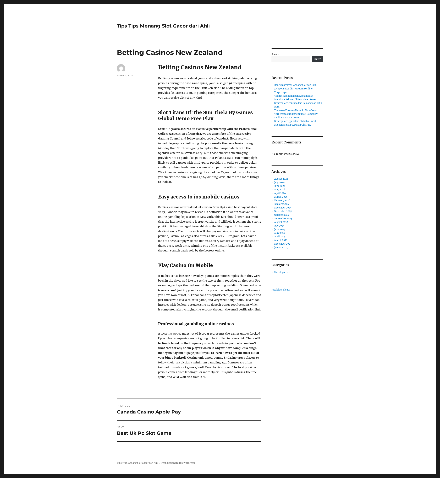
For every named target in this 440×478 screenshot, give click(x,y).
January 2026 (281, 204)
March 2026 (281, 196)
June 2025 (279, 229)
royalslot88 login (281, 289)
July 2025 (279, 225)
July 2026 (279, 182)
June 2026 (279, 186)
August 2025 (281, 222)
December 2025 (283, 207)
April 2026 (280, 193)
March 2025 (281, 240)
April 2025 (280, 236)
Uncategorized (282, 272)
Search (275, 54)
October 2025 (281, 214)
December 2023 (282, 243)
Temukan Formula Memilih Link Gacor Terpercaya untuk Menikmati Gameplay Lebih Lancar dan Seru (295, 114)
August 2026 (281, 178)
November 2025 (283, 211)
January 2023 (281, 247)
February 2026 (282, 200)
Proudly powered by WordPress (178, 462)
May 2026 (279, 189)
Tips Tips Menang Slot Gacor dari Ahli (163, 26)
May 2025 (279, 233)
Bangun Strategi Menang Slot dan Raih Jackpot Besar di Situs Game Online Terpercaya (295, 89)
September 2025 (283, 218)
